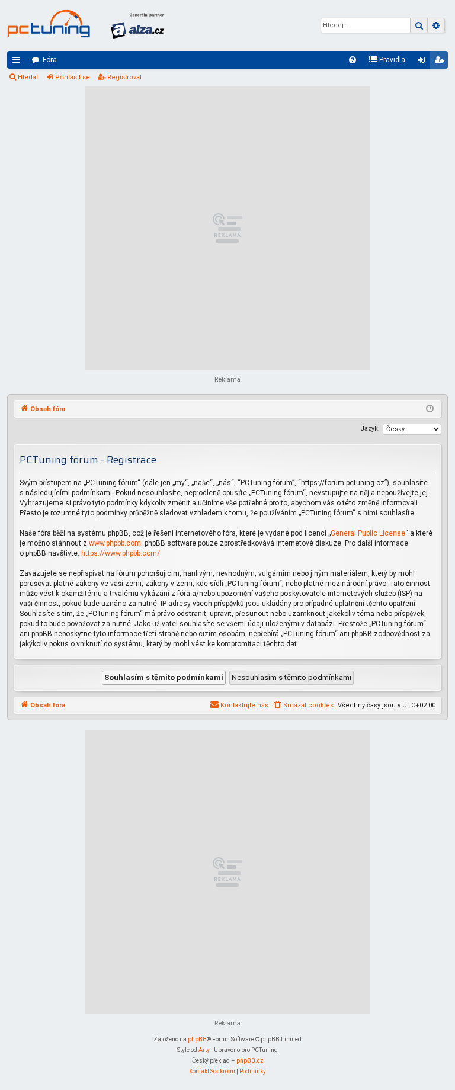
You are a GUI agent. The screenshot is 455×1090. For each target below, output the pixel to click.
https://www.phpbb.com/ (120, 553)
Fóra (50, 60)
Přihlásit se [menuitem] (423, 62)
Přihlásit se (72, 77)
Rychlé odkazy (18, 62)
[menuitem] (352, 60)
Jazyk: (370, 428)
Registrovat (124, 77)
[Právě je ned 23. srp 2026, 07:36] (430, 409)
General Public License (368, 533)
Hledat (28, 77)
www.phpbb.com (115, 543)
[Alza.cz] (137, 25)
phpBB (197, 1039)
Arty (204, 1050)
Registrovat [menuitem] (441, 62)
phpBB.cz (250, 1060)
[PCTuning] (48, 23)
